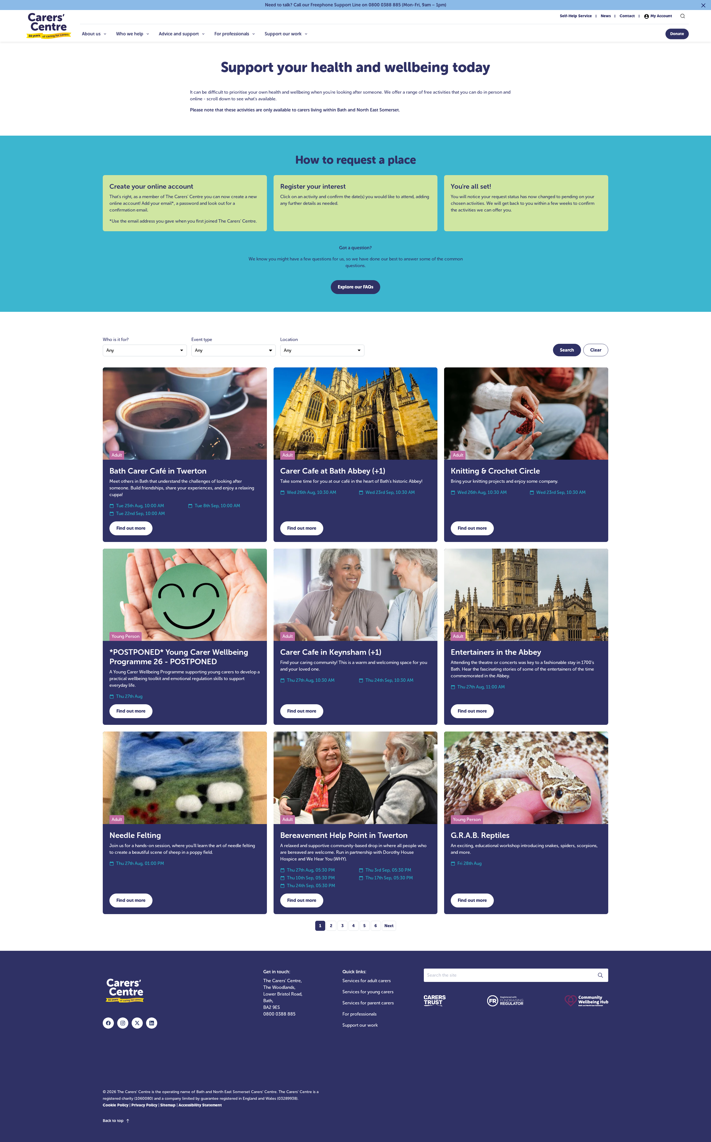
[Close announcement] (703, 5)
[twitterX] (137, 1023)
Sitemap (168, 1105)
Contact (627, 16)
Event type (201, 339)
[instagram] (122, 1023)
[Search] (683, 16)
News (606, 16)
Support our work (283, 33)
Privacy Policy (144, 1105)
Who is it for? (116, 339)
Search (567, 350)
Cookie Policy (115, 1105)
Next (389, 925)
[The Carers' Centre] (48, 26)
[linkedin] (151, 1023)
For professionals (231, 33)
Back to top (113, 1120)
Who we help (129, 33)
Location (289, 339)
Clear (595, 350)
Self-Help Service (576, 16)
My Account (660, 16)
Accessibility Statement (200, 1105)
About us (91, 33)
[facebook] (108, 1023)
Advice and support (179, 33)
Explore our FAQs (355, 287)
